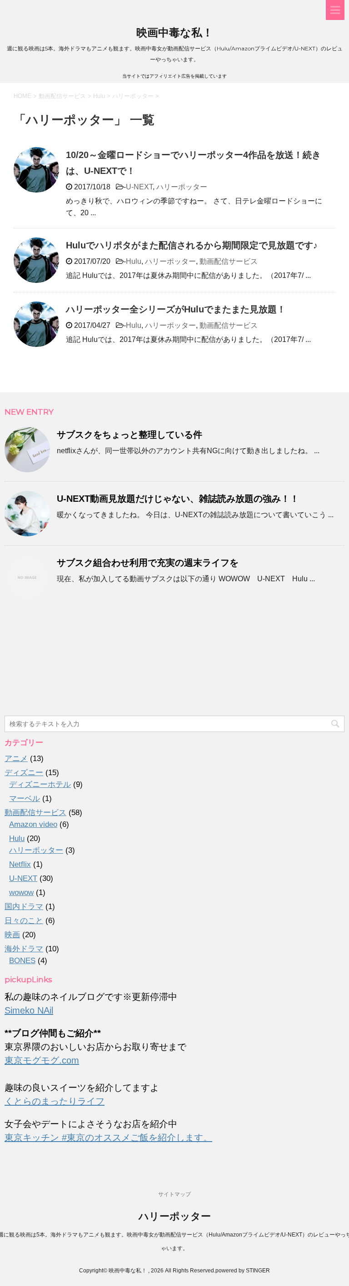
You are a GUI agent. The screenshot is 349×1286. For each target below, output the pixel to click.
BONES (22, 960)
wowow (21, 892)
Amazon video (33, 824)
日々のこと (24, 920)
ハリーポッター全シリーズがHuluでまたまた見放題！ (176, 309)
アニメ (16, 758)
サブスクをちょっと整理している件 (129, 435)
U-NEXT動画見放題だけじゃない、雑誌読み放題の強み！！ (178, 499)
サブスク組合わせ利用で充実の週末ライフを (148, 563)
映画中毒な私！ (174, 32)
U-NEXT (139, 187)
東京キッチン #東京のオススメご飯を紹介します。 (108, 1138)
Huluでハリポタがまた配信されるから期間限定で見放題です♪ (192, 245)
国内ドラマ (24, 906)
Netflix (20, 864)
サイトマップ (174, 1194)
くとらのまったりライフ (55, 1101)
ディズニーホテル (40, 784)
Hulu (133, 261)
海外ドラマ (24, 949)
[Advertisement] (174, 662)
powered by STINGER (242, 1270)
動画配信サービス (228, 261)
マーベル (24, 798)
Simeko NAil (29, 1010)
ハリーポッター (181, 187)
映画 (12, 934)
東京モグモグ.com (42, 1060)
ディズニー (24, 772)
